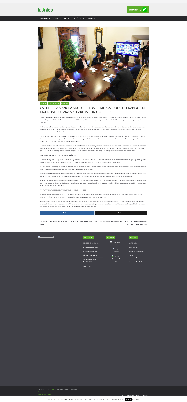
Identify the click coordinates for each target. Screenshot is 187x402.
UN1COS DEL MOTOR (90, 251)
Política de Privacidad (45, 394)
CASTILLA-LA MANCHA (54, 103)
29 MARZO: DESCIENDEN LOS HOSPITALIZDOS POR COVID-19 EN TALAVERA (66, 222)
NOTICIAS (56, 18)
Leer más (135, 399)
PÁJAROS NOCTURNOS (90, 255)
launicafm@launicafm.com (138, 258)
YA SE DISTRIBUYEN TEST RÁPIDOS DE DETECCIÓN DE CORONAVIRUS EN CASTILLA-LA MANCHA (121, 222)
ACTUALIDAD (43, 103)
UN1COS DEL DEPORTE (90, 247)
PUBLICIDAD (91, 18)
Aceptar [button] (128, 399)
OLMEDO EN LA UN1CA (90, 243)
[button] (49, 18)
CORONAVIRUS (64, 103)
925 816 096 (139, 251)
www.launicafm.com (139, 262)
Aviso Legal (41, 392)
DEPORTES (67, 18)
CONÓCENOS (78, 18)
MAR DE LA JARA (88, 266)
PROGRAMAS (44, 18)
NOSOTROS (146, 395)
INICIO (124, 395)
